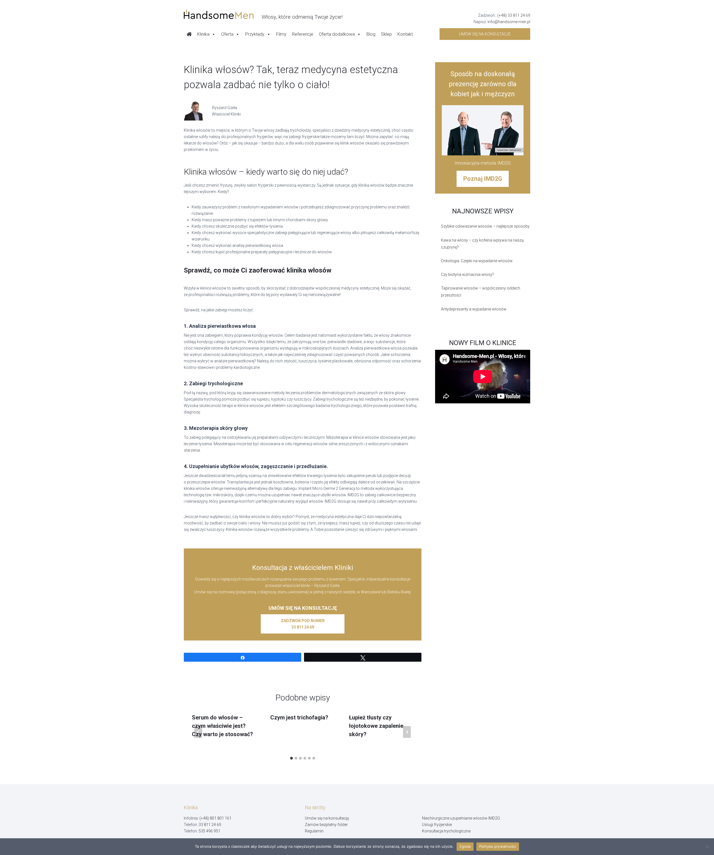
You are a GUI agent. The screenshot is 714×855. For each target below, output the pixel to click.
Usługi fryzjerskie (437, 824)
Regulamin (314, 831)
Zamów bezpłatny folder (326, 824)
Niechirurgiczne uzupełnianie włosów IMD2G (461, 818)
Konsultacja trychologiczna (446, 831)
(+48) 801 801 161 (215, 818)
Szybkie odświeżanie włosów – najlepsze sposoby (485, 226)
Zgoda (465, 846)
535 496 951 (209, 831)
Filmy (281, 34)
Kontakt (405, 34)
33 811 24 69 (210, 824)
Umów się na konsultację (327, 818)
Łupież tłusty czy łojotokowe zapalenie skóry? (376, 726)
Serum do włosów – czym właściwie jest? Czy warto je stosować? (222, 726)
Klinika (203, 34)
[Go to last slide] (198, 732)
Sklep (386, 34)
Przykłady (254, 34)
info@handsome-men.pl (509, 22)
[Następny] (407, 732)
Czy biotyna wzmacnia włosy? (467, 274)
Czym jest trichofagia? (299, 717)
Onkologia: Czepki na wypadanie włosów (477, 261)
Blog (370, 34)
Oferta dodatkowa (337, 34)
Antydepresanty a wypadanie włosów (473, 309)
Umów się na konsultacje (485, 34)
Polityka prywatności (497, 846)
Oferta (227, 34)
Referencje (302, 34)
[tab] (291, 758)
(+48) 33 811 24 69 (513, 15)
